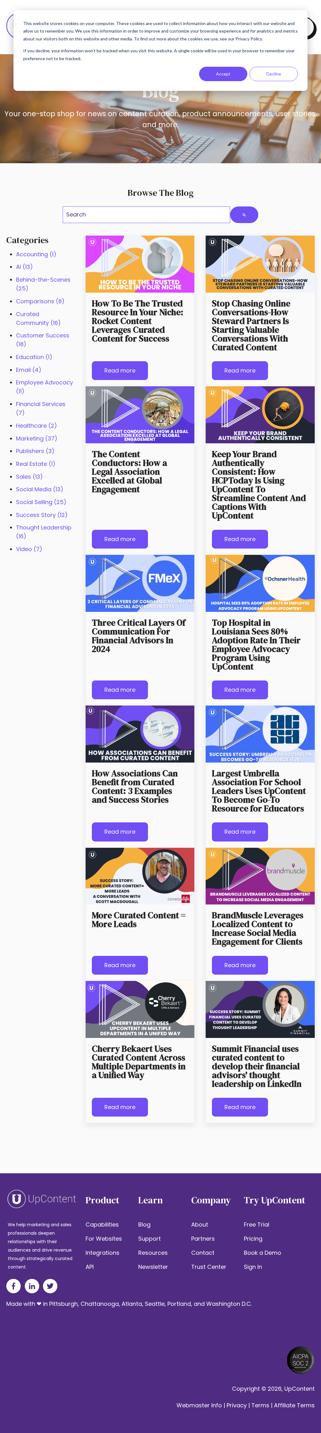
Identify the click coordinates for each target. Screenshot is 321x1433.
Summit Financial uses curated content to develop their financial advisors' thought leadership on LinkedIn (257, 1066)
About (199, 1224)
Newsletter (153, 1267)
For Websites (104, 1239)
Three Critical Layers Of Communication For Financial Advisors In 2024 (138, 636)
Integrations (102, 1253)
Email (28, 370)
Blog (144, 1224)
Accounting (36, 254)
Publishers (35, 451)
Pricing (253, 1239)
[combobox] (146, 214)
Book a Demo (262, 1253)
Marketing (36, 438)
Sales (29, 477)
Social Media (39, 489)
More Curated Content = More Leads (139, 919)
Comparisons (40, 301)
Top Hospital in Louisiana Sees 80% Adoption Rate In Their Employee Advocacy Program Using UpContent (256, 644)
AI (24, 267)
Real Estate (35, 464)
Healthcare (36, 426)
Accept (223, 73)
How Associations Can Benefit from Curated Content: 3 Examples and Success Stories (135, 786)
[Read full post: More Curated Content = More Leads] (140, 876)
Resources (153, 1253)
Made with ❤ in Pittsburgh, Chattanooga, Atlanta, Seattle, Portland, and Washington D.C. (129, 1304)
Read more (119, 370)
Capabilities (102, 1224)
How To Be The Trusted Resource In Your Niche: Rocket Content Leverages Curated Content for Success (137, 320)
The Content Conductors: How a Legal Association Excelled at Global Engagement (129, 471)
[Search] (244, 214)
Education (34, 357)
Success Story (42, 515)
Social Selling (41, 502)
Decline (273, 73)
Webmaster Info (199, 1405)
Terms (260, 1405)
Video (29, 549)
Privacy (237, 1405)
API (90, 1267)
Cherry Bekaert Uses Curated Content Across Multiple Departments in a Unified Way (139, 1062)
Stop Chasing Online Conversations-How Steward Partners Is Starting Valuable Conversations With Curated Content (251, 325)
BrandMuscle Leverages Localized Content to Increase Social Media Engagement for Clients (257, 928)
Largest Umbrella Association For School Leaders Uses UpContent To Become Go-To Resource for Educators (259, 790)
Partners (203, 1239)
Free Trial (256, 1224)
